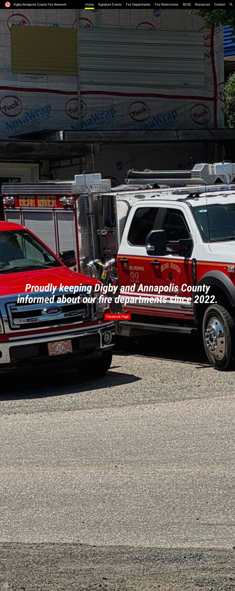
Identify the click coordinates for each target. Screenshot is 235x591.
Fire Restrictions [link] (166, 4)
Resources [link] (202, 4)
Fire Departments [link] (138, 4)
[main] (117, 293)
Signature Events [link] (110, 4)
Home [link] (89, 4)
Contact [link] (219, 4)
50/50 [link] (186, 4)
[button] (231, 4)
